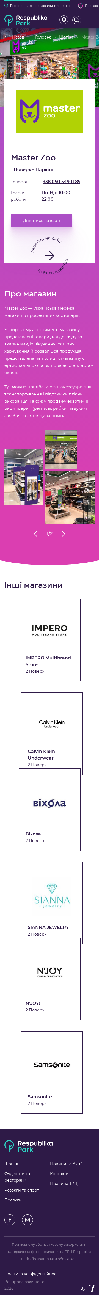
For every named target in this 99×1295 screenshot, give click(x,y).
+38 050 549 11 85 (61, 181)
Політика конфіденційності (31, 1273)
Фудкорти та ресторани (17, 1177)
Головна (43, 37)
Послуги (13, 1200)
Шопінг (66, 37)
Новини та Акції (66, 1163)
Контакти (59, 1173)
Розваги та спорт (21, 1190)
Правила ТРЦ (64, 1183)
